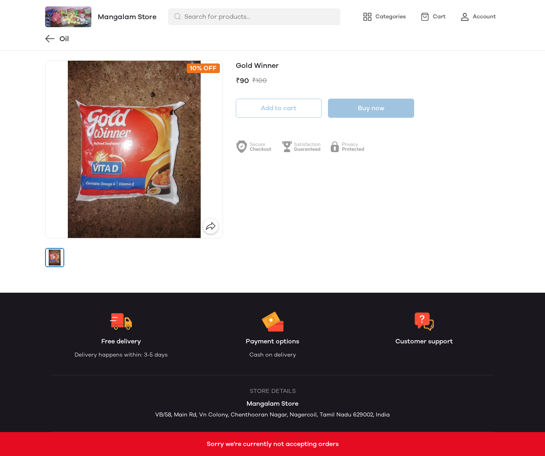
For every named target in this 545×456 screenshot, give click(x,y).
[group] (134, 149)
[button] (54, 257)
